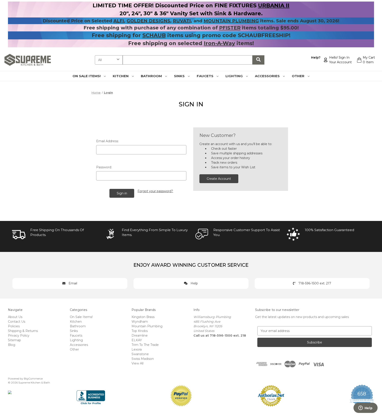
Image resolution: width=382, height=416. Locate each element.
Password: (104, 167)
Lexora (137, 349)
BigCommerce (33, 378)
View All (137, 363)
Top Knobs (140, 331)
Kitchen (121, 76)
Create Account (219, 179)
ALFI (118, 20)
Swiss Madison (143, 359)
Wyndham (140, 322)
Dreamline (140, 335)
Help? (316, 57)
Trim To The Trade (145, 345)
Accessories (268, 76)
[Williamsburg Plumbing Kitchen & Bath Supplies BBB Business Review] (90, 395)
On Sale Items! (87, 76)
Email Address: (107, 141)
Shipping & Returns (23, 331)
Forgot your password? (155, 191)
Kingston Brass (143, 317)
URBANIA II (273, 5)
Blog (11, 345)
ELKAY (137, 340)
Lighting (234, 76)
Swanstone (140, 354)
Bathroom (152, 76)
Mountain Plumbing (147, 326)
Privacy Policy (18, 335)
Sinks (179, 76)
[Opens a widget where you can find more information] (365, 408)
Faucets (205, 76)
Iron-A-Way (219, 43)
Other (298, 76)
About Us (15, 317)
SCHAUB (154, 35)
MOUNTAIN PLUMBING (231, 20)
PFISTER (230, 28)
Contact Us (16, 322)
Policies (14, 326)
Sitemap (14, 340)
